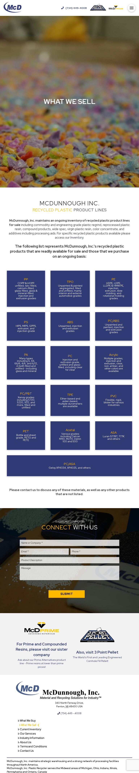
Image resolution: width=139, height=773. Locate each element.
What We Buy (28, 720)
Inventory (76, 237)
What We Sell (28, 725)
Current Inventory (30, 729)
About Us (25, 742)
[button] (131, 8)
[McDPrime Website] (116, 8)
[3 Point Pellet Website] (98, 8)
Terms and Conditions (33, 746)
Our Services (28, 733)
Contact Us (26, 751)
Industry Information (32, 738)
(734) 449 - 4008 (70, 713)
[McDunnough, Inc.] (13, 8)
